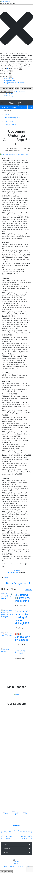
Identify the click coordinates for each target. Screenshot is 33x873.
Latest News (16, 570)
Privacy (12, 866)
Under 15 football (20, 652)
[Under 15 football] (7, 650)
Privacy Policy (8, 96)
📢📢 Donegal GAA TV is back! (22, 636)
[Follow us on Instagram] (18, 825)
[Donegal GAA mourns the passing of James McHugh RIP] (7, 613)
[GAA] (5, 813)
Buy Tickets (9, 121)
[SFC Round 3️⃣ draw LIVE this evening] (7, 596)
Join (30, 107)
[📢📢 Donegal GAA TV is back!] (7, 634)
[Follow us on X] (17, 825)
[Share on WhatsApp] (17, 572)
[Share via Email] (14, 572)
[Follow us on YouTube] (19, 825)
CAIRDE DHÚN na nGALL (25, 837)
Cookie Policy (8, 94)
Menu (5, 844)
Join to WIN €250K (8, 837)
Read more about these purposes (15, 85)
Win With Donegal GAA (12, 118)
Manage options (9, 78)
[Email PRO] (14, 825)
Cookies (20, 866)
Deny (17, 89)
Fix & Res (4, 107)
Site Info (5, 853)
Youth (6, 577)
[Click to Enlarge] (16, 154)
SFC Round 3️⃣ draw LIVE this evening (22, 597)
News (14, 107)
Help (5, 866)
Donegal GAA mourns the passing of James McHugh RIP (22, 617)
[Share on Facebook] (9, 572)
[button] (16, 28)
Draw (23, 107)
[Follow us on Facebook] (16, 825)
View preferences (26, 89)
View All (27, 589)
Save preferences (6, 91)
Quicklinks (6, 848)
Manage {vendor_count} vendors (14, 83)
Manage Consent (6, 872)
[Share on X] (11, 572)
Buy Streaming (25, 832)
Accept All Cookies (7, 89)
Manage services (9, 81)
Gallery (7, 114)
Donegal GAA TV (10, 125)
